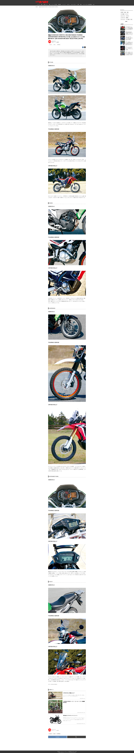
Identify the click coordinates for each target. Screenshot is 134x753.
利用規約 (58, 751)
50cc (131, 19)
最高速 (127, 17)
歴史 (127, 12)
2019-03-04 (54, 41)
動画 (125, 12)
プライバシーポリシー (64, 751)
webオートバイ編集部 (55, 42)
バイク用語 (127, 19)
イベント (126, 14)
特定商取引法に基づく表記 (73, 751)
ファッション (123, 19)
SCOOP (122, 12)
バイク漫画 (122, 14)
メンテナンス (123, 17)
